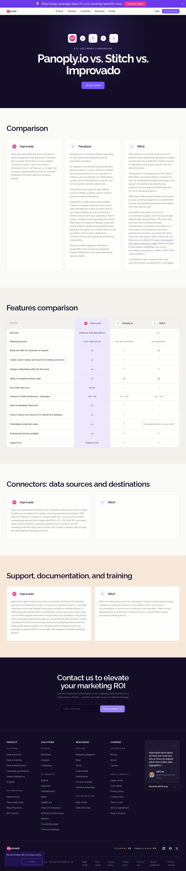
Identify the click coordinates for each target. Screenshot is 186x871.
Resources (100, 11)
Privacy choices (118, 813)
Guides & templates (85, 787)
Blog (78, 760)
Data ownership (14, 760)
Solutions (72, 11)
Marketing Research (85, 754)
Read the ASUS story (158, 786)
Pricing (112, 11)
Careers (114, 765)
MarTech (45, 818)
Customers (85, 11)
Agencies (45, 786)
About (113, 760)
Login (156, 11)
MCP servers (12, 813)
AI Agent (11, 782)
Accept (32, 862)
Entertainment (48, 791)
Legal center (116, 780)
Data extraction (14, 754)
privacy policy (35, 855)
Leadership (46, 765)
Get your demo (170, 11)
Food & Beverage (49, 824)
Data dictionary (83, 808)
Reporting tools (14, 808)
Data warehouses (15, 802)
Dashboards (82, 776)
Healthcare (46, 802)
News (78, 765)
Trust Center (116, 786)
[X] (176, 848)
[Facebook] (170, 848)
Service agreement (119, 808)
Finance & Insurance (51, 808)
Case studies (82, 771)
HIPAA (170, 263)
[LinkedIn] (163, 848)
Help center (81, 802)
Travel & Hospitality (50, 829)
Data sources (13, 797)
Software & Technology (52, 813)
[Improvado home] (11, 11)
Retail (44, 797)
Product (59, 11)
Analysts (45, 760)
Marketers (46, 754)
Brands (44, 780)
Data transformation (16, 765)
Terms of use (116, 802)
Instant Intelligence (16, 776)
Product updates (84, 782)
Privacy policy (117, 791)
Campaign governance (18, 771)
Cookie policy (117, 797)
